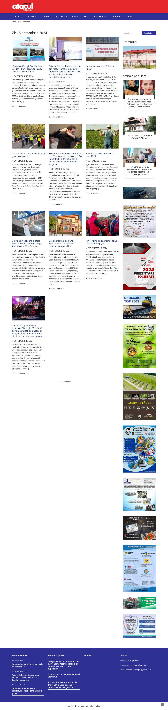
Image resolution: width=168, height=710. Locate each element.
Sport (129, 16)
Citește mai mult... (20, 106)
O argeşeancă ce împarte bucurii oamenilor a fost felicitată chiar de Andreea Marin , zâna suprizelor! (139, 103)
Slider (21, 661)
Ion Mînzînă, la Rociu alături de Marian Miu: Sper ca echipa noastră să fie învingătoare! (139, 171)
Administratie (100, 16)
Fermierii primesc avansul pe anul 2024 (100, 155)
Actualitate (61, 16)
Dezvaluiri (31, 16)
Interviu (46, 16)
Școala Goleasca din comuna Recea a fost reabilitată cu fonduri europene (25, 677)
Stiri (86, 16)
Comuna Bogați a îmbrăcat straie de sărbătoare (27, 665)
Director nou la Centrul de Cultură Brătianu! (139, 136)
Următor (67, 382)
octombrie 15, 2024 (23, 76)
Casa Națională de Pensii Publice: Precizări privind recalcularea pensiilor (61, 243)
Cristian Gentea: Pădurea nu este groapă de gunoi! (28, 155)
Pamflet (117, 16)
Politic (75, 16)
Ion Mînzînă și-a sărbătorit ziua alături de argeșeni (101, 242)
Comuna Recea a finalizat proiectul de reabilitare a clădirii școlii (27, 691)
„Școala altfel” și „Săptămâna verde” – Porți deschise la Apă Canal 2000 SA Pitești (27, 69)
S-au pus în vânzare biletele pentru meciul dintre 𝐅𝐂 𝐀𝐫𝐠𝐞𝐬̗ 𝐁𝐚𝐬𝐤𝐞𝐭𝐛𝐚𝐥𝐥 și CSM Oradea (27, 243)
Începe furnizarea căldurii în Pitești (100, 67)
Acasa (18, 16)
